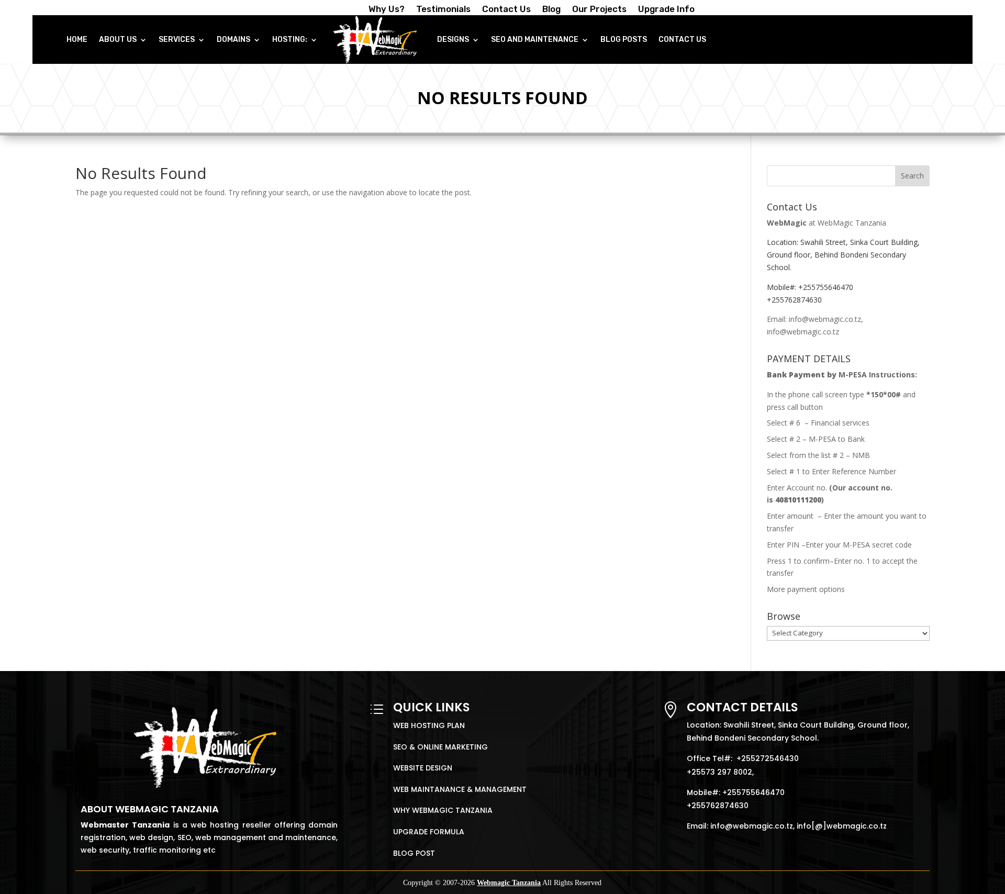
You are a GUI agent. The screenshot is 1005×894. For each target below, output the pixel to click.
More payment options (806, 589)
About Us (118, 39)
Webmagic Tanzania (509, 883)
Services (177, 39)
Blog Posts (623, 39)
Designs (453, 39)
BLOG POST (414, 853)
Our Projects (599, 9)
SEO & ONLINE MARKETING (440, 747)
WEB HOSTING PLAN (429, 725)
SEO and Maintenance (534, 39)
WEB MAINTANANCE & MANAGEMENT (460, 789)
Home (76, 39)
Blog (551, 9)
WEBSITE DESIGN (422, 768)
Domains (233, 39)
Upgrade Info (666, 9)
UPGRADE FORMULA (428, 831)
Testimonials (443, 9)
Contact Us (506, 9)
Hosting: (289, 39)
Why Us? (386, 9)
